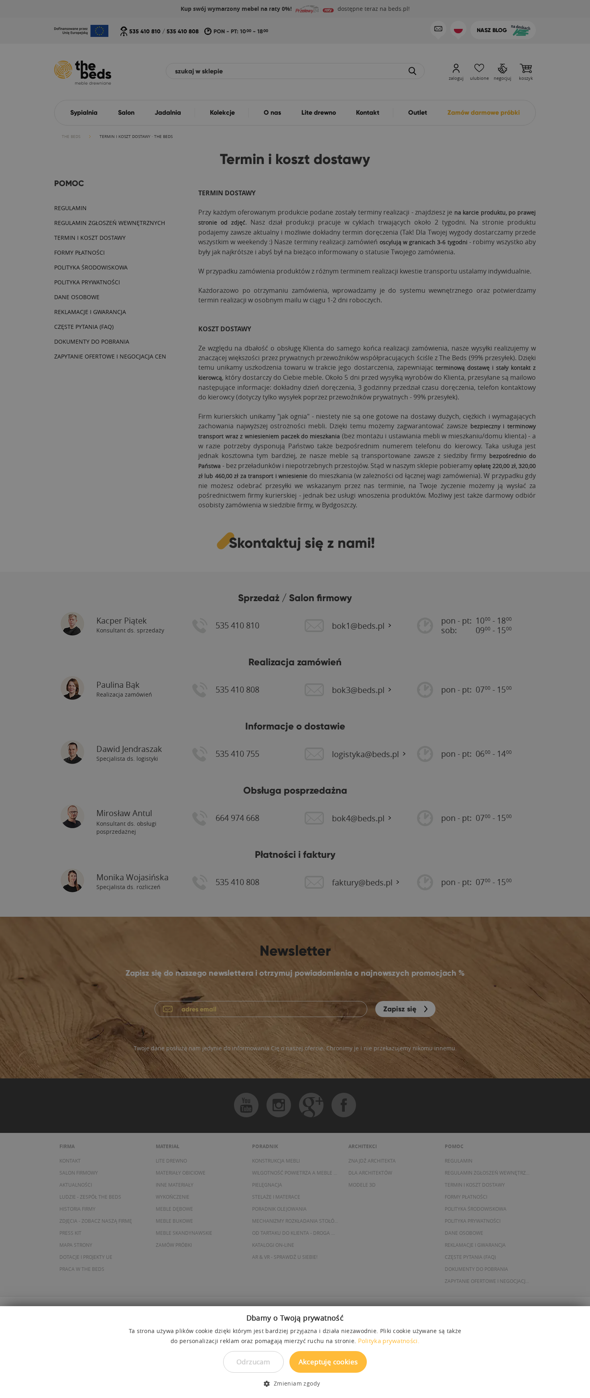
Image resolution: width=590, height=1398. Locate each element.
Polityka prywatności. (388, 1341)
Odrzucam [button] (253, 1361)
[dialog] (295, 699)
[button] (295, 1383)
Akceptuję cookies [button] (328, 1361)
